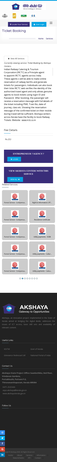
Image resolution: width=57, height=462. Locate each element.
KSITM (7, 349)
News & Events (18, 458)
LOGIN (15, 159)
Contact (38, 458)
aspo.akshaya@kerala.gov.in (15, 390)
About (19, 455)
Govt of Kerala (36, 349)
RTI (29, 458)
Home (40, 38)
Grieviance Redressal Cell (14, 355)
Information (41, 455)
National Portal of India (40, 355)
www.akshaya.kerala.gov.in (14, 393)
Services (49, 38)
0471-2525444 (9, 387)
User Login (39, 24)
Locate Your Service (19, 24)
